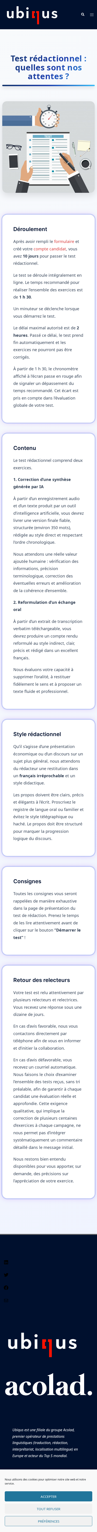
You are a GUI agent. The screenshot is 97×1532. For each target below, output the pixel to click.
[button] (82, 14)
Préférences (48, 1521)
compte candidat (50, 249)
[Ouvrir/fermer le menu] (92, 14)
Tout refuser (48, 1509)
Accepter (48, 1496)
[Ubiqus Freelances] (32, 14)
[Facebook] (6, 1289)
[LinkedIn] (6, 1263)
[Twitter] (6, 1276)
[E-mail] (6, 1301)
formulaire (64, 241)
